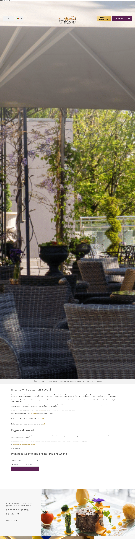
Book (121, 19)
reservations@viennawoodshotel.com (23, 444)
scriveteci (34, 413)
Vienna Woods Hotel (67, 20)
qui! (43, 418)
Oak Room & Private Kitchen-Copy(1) (72, 381)
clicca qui (41, 410)
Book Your (103, 18)
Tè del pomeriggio (39, 381)
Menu (10, 19)
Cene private (53, 381)
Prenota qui (10, 521)
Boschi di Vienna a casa (94, 381)
